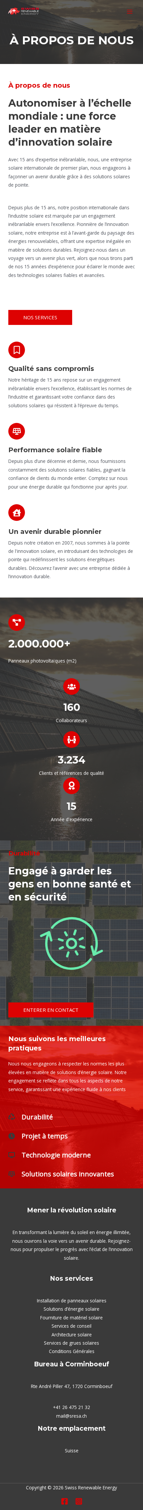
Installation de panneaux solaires (71, 1300)
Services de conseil (71, 1326)
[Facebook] (64, 1501)
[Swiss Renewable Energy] (23, 11)
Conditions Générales (71, 1351)
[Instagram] (78, 1501)
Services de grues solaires (71, 1343)
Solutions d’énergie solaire (71, 1309)
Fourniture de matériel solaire (71, 1317)
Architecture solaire (72, 1334)
